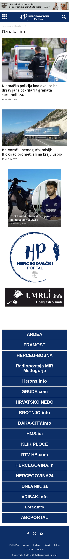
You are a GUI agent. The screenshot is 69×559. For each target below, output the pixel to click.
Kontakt (41, 549)
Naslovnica (6, 26)
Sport (47, 544)
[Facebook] (28, 534)
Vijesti (26, 544)
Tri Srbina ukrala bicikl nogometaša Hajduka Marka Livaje (33, 217)
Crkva (57, 544)
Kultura (36, 544)
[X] (35, 534)
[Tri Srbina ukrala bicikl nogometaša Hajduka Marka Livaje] (34, 200)
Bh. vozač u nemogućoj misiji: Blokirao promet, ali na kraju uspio (32, 152)
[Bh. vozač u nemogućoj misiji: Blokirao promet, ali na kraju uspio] (34, 127)
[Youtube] (41, 534)
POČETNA (14, 544)
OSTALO (29, 549)
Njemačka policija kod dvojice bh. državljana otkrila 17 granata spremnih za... (30, 90)
